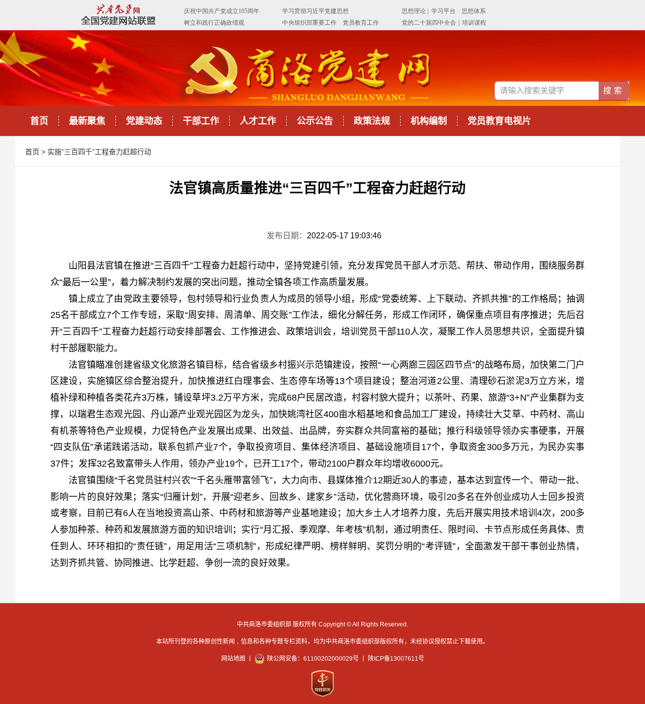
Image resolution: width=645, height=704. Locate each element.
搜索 (613, 90)
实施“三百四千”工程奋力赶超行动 (99, 152)
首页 (39, 121)
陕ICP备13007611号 (396, 658)
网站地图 (233, 658)
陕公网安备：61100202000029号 (313, 658)
